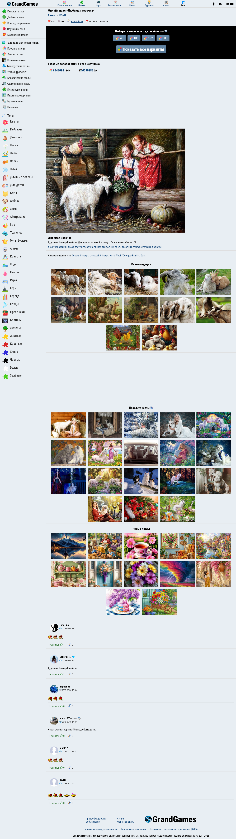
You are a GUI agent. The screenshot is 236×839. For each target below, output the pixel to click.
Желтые (15, 336)
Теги (10, 116)
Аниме (14, 248)
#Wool (117, 255)
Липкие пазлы (15, 54)
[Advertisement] (141, 103)
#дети (117, 246)
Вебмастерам (93, 821)
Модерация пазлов (17, 35)
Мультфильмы (19, 240)
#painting (157, 246)
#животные (108, 246)
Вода (13, 264)
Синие (14, 352)
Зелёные (16, 375)
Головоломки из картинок (23, 42)
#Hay (111, 255)
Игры (13, 280)
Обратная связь (125, 821)
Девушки (16, 137)
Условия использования (133, 829)
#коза (71, 246)
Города (14, 296)
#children (147, 246)
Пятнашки (12, 107)
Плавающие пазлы (17, 89)
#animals (137, 246)
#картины (127, 246)
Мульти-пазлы (15, 101)
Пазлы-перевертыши (19, 95)
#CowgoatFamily (130, 255)
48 (121, 38)
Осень (14, 161)
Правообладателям (96, 818)
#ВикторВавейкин (57, 246)
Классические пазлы (19, 78)
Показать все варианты (143, 49)
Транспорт (17, 233)
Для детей (17, 185)
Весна (14, 145)
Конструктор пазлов (18, 23)
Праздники (17, 312)
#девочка (87, 246)
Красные (16, 344)
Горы (13, 288)
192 (150, 38)
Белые (14, 367)
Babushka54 (77, 21)
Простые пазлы (16, 48)
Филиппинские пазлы (18, 83)
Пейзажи (16, 129)
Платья (15, 272)
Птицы (14, 304)
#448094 (58, 70)
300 (165, 38)
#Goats (75, 255)
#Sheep (84, 255)
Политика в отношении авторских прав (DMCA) (174, 829)
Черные (15, 360)
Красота (15, 256)
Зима (13, 169)
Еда (12, 225)
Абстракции (18, 217)
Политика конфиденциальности (100, 829)
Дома (13, 209)
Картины (15, 320)
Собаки (15, 201)
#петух (78, 246)
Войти (230, 4)
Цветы (14, 121)
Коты (13, 193)
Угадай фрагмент (16, 72)
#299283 (88, 70)
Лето (13, 153)
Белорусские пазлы (18, 66)
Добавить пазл (15, 17)
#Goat (142, 255)
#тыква (97, 246)
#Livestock (93, 255)
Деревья (15, 328)
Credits (120, 818)
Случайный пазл (16, 29)
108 (136, 38)
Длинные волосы (21, 177)
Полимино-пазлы (16, 60)
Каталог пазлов (16, 11)
